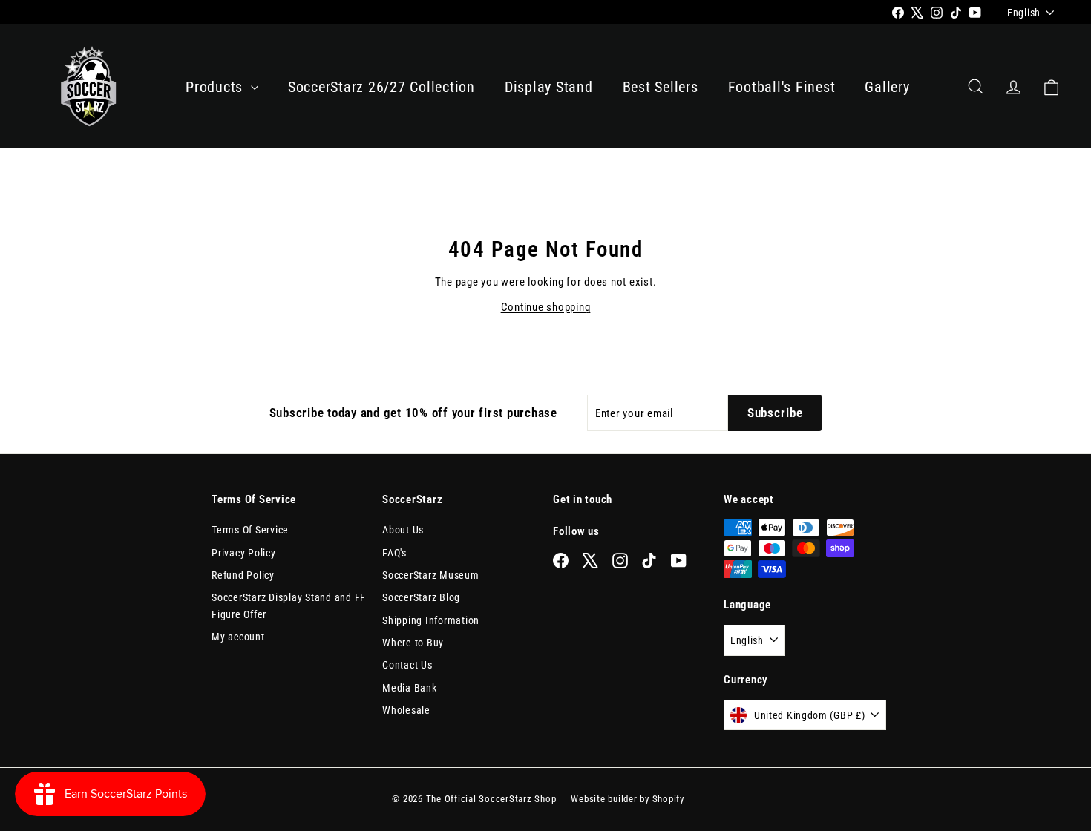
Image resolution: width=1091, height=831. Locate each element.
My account (238, 637)
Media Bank (409, 688)
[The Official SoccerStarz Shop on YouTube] (679, 559)
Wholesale (406, 710)
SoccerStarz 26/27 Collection (381, 87)
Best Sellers (660, 87)
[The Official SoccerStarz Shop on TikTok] (649, 559)
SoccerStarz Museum (430, 575)
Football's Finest (782, 87)
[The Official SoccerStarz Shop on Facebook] (561, 559)
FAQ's (394, 553)
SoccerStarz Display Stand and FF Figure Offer (289, 605)
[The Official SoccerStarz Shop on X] (590, 559)
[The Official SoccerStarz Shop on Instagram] (620, 559)
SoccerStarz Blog (421, 597)
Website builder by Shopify (627, 798)
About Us (403, 530)
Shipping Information (430, 620)
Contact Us (407, 665)
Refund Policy (243, 575)
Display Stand (549, 87)
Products (216, 87)
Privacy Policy (244, 553)
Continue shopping (546, 307)
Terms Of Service (250, 530)
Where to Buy (413, 642)
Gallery (887, 87)
